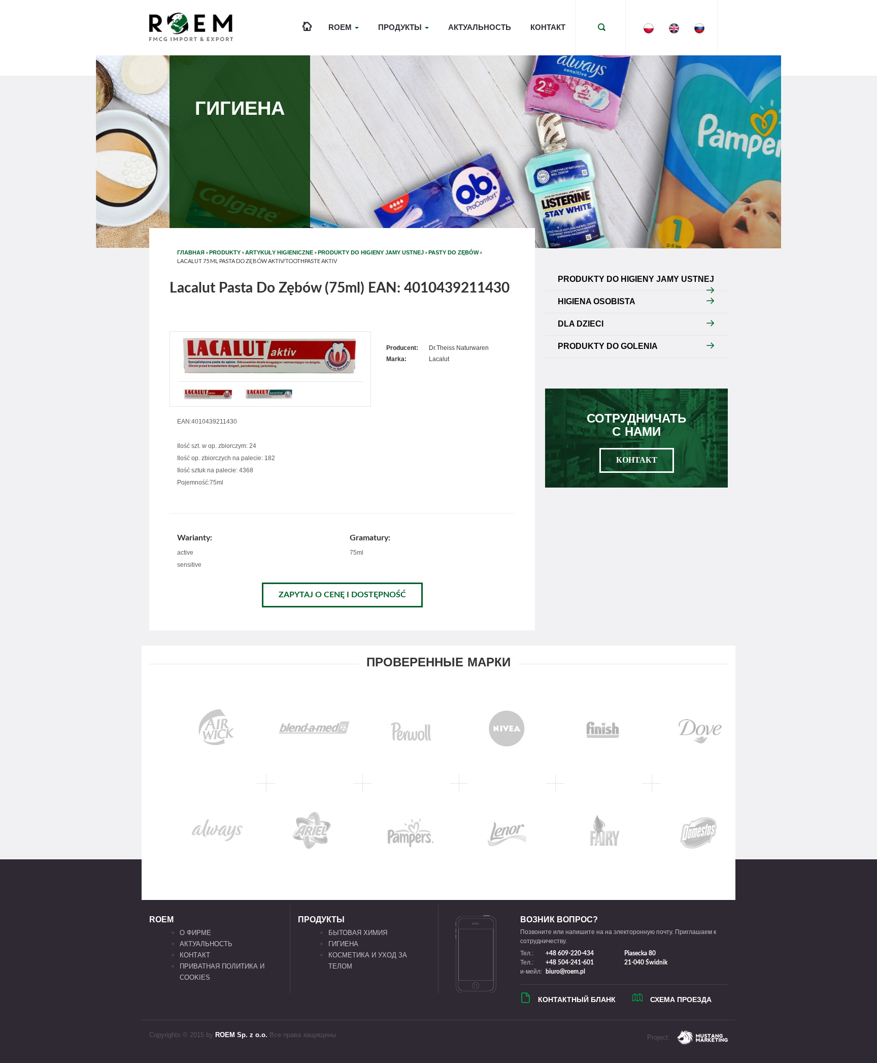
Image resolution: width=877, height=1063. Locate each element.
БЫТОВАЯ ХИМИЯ (357, 933)
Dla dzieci (580, 323)
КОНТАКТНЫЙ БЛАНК (577, 999)
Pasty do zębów (453, 252)
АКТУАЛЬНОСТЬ (479, 27)
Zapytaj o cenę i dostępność (342, 595)
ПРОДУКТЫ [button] (401, 27)
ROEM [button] (341, 27)
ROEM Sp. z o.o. (241, 1035)
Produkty (225, 252)
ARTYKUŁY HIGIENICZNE (279, 252)
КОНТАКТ (547, 27)
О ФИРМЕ (195, 933)
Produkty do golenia (608, 346)
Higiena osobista (596, 301)
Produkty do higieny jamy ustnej (371, 252)
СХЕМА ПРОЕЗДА (681, 999)
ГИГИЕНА (343, 944)
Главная (191, 252)
